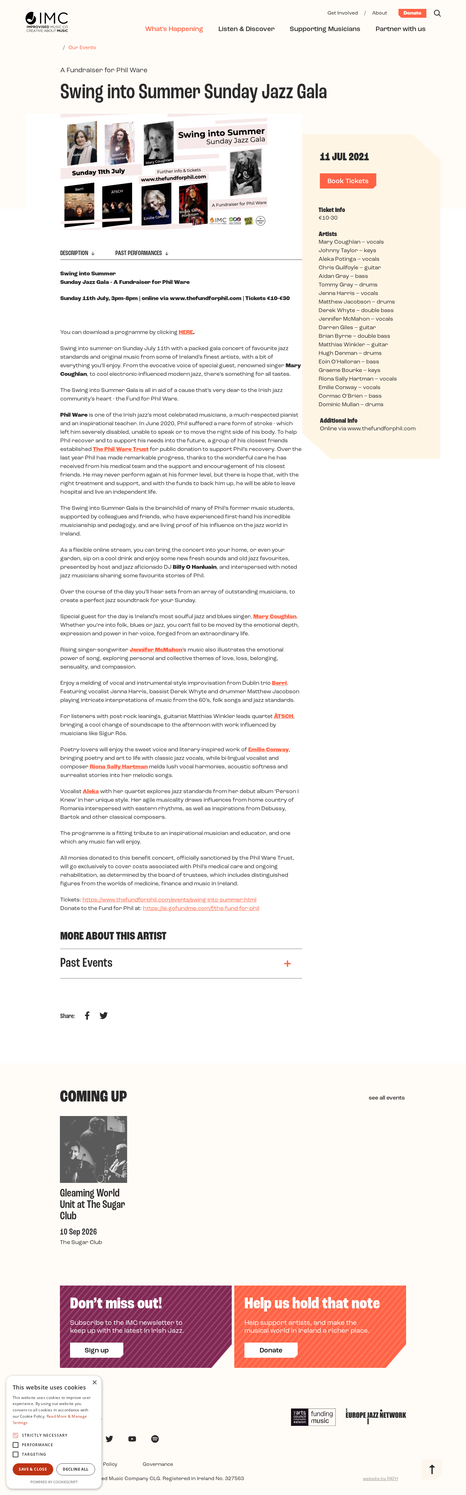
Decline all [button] (75, 1469)
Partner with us (401, 29)
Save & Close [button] (33, 1469)
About (379, 13)
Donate (412, 13)
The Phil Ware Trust (121, 449)
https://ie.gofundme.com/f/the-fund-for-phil (201, 909)
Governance (158, 1464)
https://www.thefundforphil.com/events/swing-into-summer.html (169, 900)
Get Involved (342, 13)
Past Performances (139, 253)
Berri (279, 683)
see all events (387, 1098)
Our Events (82, 47)
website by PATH (380, 1479)
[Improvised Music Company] (46, 22)
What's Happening (174, 29)
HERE (186, 333)
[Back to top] (432, 1469)
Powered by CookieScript (54, 1481)
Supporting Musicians (325, 29)
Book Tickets (348, 181)
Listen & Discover (246, 29)
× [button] (94, 1382)
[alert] (53, 1432)
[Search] (437, 13)
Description (74, 253)
